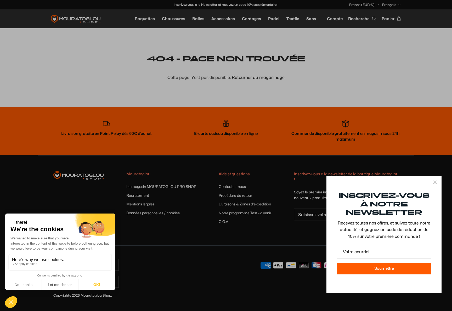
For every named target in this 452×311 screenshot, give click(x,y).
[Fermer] (435, 182)
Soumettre (384, 268)
